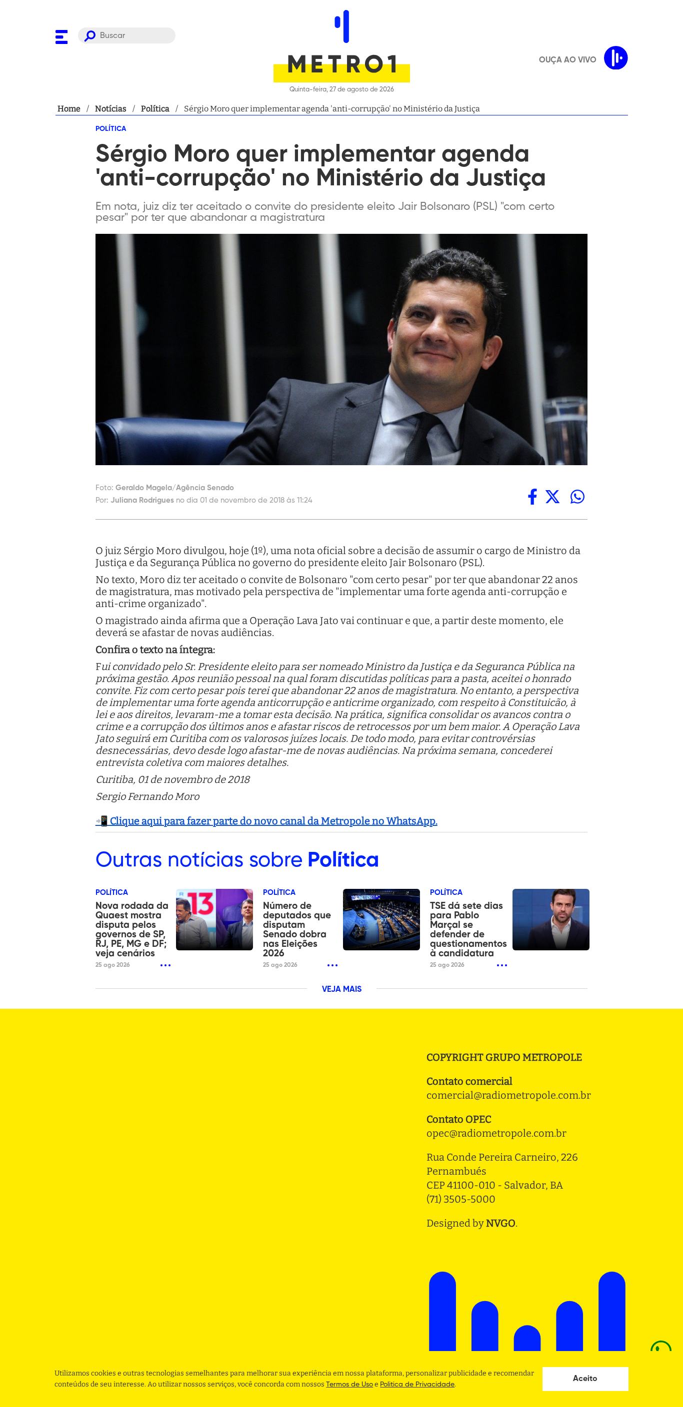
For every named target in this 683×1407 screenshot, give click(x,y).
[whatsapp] (578, 496)
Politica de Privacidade (417, 1384)
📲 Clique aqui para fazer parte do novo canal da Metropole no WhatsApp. (267, 821)
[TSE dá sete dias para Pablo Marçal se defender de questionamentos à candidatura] (551, 919)
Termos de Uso (349, 1384)
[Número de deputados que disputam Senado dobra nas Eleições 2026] (381, 919)
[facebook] (532, 496)
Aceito (585, 1379)
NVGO (501, 1223)
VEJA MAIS (342, 990)
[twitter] (552, 496)
